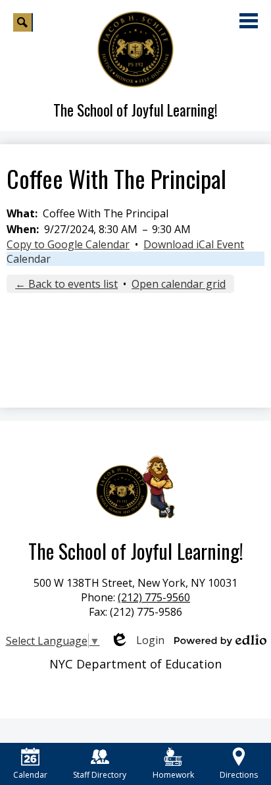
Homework (173, 774)
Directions (239, 774)
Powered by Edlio (220, 640)
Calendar (29, 259)
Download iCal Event (193, 244)
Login (137, 640)
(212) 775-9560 (154, 597)
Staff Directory (99, 774)
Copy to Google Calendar (68, 244)
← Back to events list (66, 284)
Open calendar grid (179, 284)
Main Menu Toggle (248, 20)
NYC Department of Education (135, 664)
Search (23, 22)
